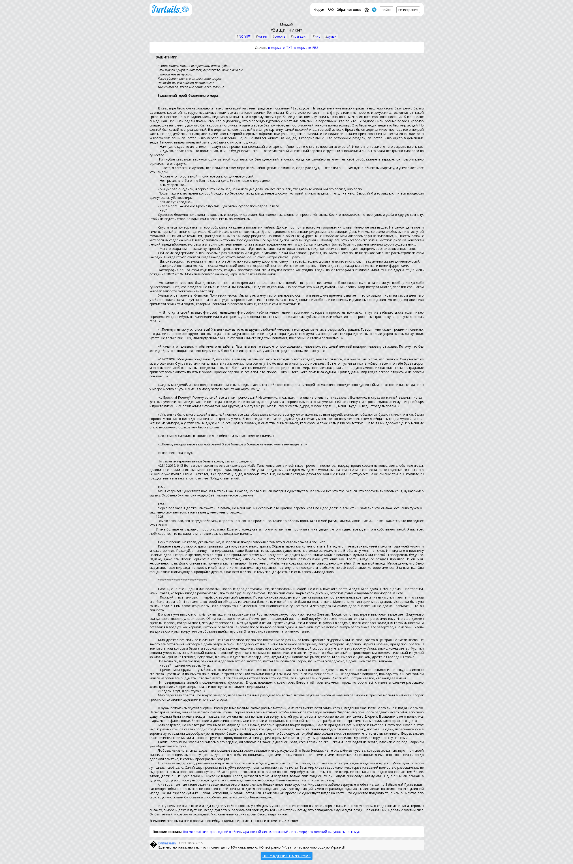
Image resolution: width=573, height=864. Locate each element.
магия (262, 36)
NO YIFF (244, 36)
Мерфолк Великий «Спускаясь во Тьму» (329, 832)
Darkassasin (167, 843)
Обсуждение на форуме (287, 856)
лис (317, 36)
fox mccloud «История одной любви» (212, 832)
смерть (279, 36)
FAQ (330, 9)
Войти (386, 10)
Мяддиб (286, 24)
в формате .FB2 (306, 47)
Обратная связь (349, 9)
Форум (319, 9)
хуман (331, 36)
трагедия (300, 36)
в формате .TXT (280, 47)
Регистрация (408, 10)
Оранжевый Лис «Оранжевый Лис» (270, 832)
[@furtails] (374, 9)
